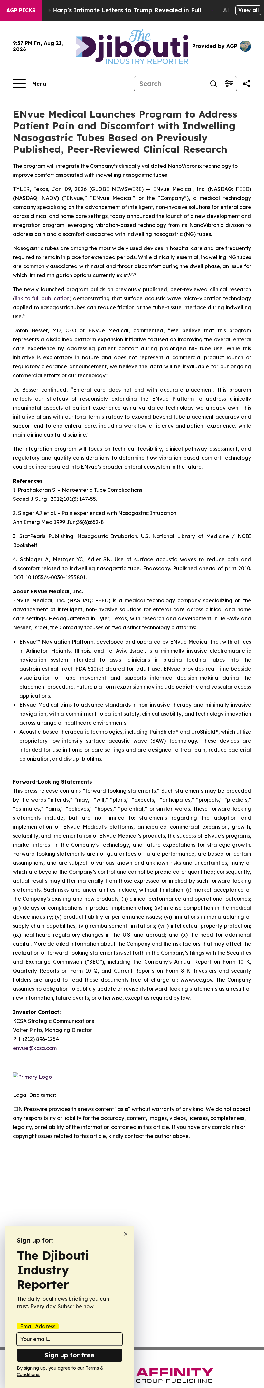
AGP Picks (20, 10)
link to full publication (42, 298)
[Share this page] (246, 83)
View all (248, 10)
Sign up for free (69, 1355)
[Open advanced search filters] (229, 83)
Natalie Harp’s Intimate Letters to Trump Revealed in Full (115, 10)
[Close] (126, 1234)
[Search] (213, 83)
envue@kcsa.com (35, 1048)
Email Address (37, 1326)
